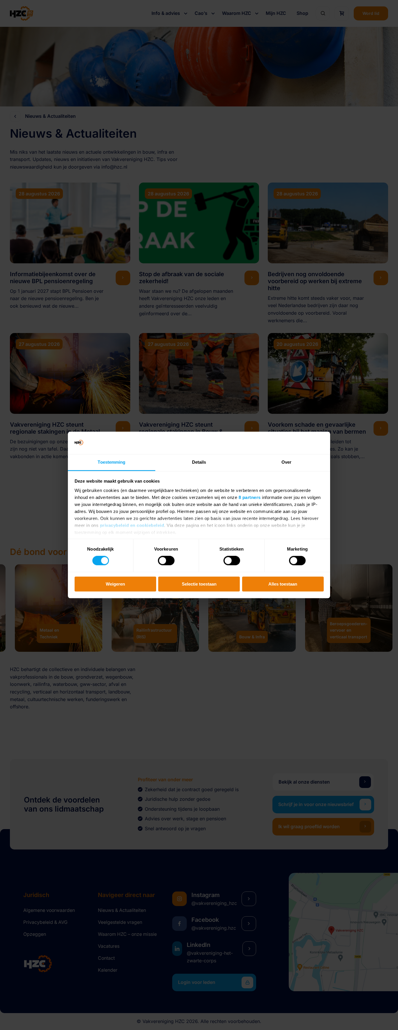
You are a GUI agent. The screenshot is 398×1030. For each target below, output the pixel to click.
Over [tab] (286, 462)
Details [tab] (199, 462)
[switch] (166, 560)
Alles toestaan (282, 583)
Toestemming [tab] (111, 462)
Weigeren (115, 583)
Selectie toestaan (199, 583)
